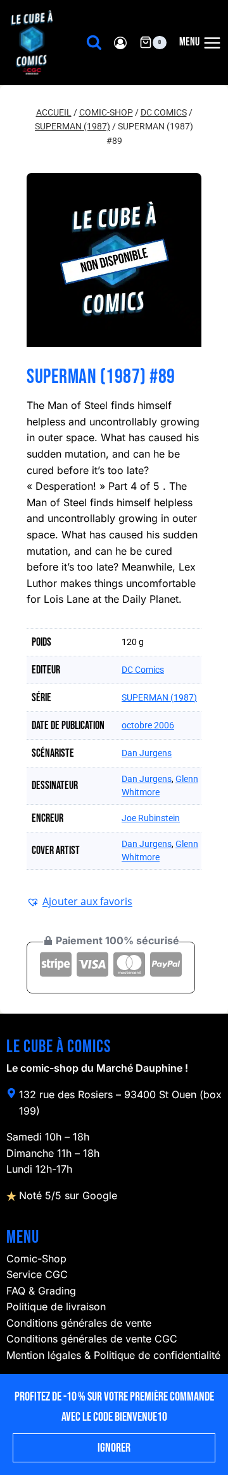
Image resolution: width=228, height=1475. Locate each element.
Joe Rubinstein (151, 818)
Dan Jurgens (147, 753)
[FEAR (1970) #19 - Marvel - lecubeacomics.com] (114, 260)
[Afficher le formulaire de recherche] (94, 42)
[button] (79, 901)
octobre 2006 (148, 725)
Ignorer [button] (114, 1447)
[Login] (120, 42)
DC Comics (143, 670)
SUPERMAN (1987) (159, 697)
